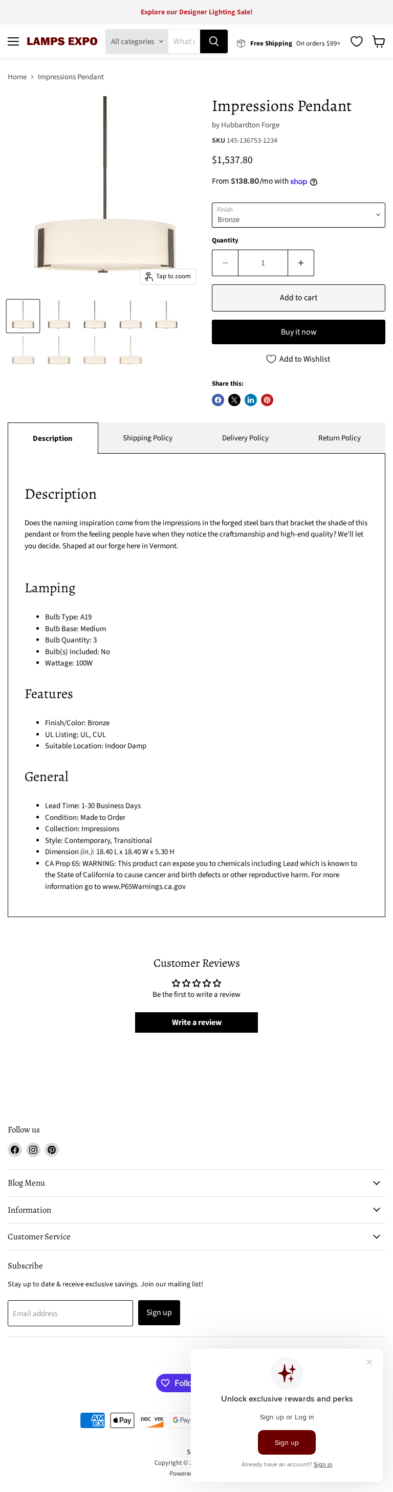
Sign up (159, 1312)
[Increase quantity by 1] (301, 263)
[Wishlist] (356, 41)
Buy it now (298, 332)
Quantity (225, 240)
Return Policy (339, 438)
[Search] (214, 41)
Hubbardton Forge (250, 125)
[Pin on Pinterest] (267, 400)
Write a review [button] (197, 1022)
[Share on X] (234, 400)
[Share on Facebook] (218, 400)
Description (53, 438)
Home (17, 77)
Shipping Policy (147, 438)
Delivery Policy (245, 438)
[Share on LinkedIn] (251, 400)
